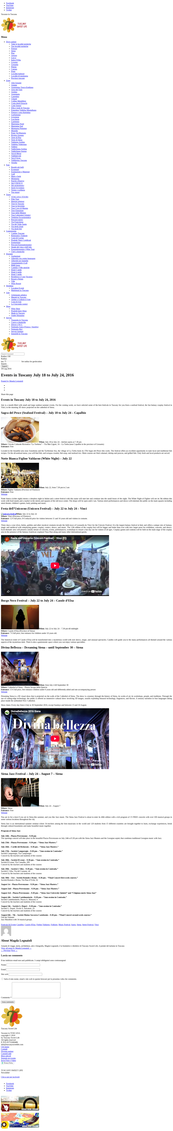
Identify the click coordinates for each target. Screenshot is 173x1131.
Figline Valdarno (43, 925)
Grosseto (14, 64)
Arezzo (14, 55)
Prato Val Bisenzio (18, 133)
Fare (8, 165)
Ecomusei (15, 169)
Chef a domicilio (17, 252)
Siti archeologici (17, 185)
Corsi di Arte (16, 302)
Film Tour (15, 199)
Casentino (15, 96)
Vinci (96, 925)
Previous (6, 950)
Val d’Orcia (15, 158)
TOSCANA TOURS (19, 197)
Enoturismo (15, 242)
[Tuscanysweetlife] (14, 32)
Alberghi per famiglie (19, 261)
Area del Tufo (16, 90)
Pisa (12, 53)
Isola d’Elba (16, 60)
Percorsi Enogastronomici (21, 245)
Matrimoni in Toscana (20, 290)
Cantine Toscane (17, 233)
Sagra (73, 925)
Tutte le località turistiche (21, 44)
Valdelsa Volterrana (19, 144)
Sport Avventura (17, 188)
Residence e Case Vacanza (21, 277)
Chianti (14, 99)
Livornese (15, 117)
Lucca (13, 58)
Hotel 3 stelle (16, 274)
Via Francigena (17, 222)
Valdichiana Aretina (19, 149)
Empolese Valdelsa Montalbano (23, 110)
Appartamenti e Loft (19, 263)
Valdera (14, 147)
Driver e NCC (17, 325)
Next (14, 950)
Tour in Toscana (17, 204)
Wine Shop (15, 309)
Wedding (9, 286)
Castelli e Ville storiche (20, 267)
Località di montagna (19, 76)
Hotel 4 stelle (16, 272)
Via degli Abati (17, 226)
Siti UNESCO (17, 183)
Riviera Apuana (17, 135)
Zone (8, 80)
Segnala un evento (8, 1058)
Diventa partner (7, 1051)
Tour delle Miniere (18, 213)
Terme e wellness (18, 190)
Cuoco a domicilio (18, 322)
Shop (8, 306)
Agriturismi (15, 256)
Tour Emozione (17, 210)
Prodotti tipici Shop (19, 311)
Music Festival (64, 925)
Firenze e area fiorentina (20, 112)
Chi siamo (5, 1047)
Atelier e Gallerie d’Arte (21, 299)
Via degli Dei (16, 229)
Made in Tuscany (18, 313)
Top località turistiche (19, 46)
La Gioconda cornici (19, 304)
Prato (13, 71)
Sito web (4, 974)
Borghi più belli (17, 167)
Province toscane (18, 78)
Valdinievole (16, 156)
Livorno (14, 62)
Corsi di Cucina (17, 238)
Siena (13, 51)
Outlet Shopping (17, 315)
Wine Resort (16, 283)
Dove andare (11, 42)
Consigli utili (6, 1054)
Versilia (14, 163)
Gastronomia (11, 231)
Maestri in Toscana (18, 297)
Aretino (14, 92)
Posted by (12, 381)
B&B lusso (15, 265)
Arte (8, 293)
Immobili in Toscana (19, 334)
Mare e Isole (16, 176)
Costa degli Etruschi (19, 103)
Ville (13, 281)
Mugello (14, 131)
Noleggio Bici (16, 329)
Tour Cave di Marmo (19, 208)
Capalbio (20, 925)
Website (4, 494)
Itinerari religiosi (17, 201)
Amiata (14, 85)
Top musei (15, 192)
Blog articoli (6, 1056)
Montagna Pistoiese (19, 128)
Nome (3, 965)
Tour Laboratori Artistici (21, 215)
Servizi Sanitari (17, 331)
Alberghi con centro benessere (23, 258)
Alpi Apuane (16, 83)
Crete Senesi (16, 106)
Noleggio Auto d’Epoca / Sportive (25, 327)
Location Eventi (17, 288)
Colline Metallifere (18, 101)
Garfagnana (16, 115)
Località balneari (17, 74)
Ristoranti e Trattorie (19, 236)
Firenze (14, 49)
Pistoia (13, 67)
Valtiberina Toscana (19, 160)
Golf (13, 174)
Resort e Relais (17, 279)
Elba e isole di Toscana (20, 108)
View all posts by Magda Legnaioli (16, 948)
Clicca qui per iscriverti (10, 1077)
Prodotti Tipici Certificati (21, 240)
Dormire (9, 254)
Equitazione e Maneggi (20, 172)
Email (3, 969)
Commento (6, 997)
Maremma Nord (17, 124)
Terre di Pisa (16, 137)
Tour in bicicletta (18, 206)
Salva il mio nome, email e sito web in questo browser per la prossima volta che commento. (40, 979)
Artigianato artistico (19, 295)
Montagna (15, 179)
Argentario (15, 94)
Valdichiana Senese (19, 151)
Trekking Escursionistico (21, 217)
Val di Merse (16, 153)
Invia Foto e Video (8, 1060)
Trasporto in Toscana (19, 320)
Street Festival (87, 925)
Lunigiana (15, 122)
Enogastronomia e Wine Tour (23, 249)
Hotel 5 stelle (16, 270)
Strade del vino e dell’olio (21, 247)
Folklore (54, 925)
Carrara (14, 69)
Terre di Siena (16, 140)
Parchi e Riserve (17, 181)
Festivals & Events (8, 925)
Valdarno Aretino (18, 142)
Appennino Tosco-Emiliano (22, 87)
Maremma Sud (17, 126)
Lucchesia (15, 119)
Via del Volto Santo (19, 224)
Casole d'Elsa (30, 925)
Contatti (4, 1049)
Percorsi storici (17, 220)
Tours (8, 195)
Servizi (9, 318)
